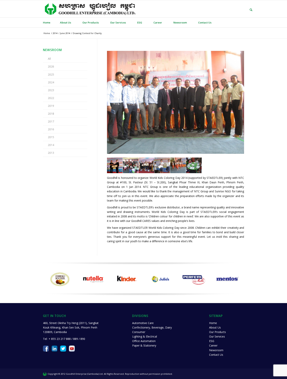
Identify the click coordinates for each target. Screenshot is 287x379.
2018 (51, 113)
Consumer (138, 332)
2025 (51, 74)
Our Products (217, 332)
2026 (51, 66)
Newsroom (216, 350)
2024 (51, 82)
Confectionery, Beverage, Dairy (152, 327)
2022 (51, 98)
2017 (51, 121)
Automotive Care (143, 323)
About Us (215, 327)
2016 (51, 129)
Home (213, 323)
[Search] (248, 10)
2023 (51, 90)
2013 (51, 153)
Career (213, 345)
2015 (51, 137)
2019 (51, 106)
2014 (51, 145)
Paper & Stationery (144, 345)
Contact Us (216, 354)
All (49, 58)
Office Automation (144, 341)
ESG (211, 341)
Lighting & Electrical (144, 336)
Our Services (217, 336)
